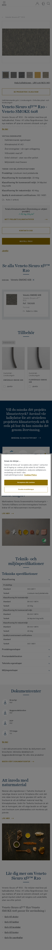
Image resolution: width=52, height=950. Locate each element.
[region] (26, 475)
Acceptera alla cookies (26, 482)
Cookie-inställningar (26, 489)
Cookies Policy (30, 475)
